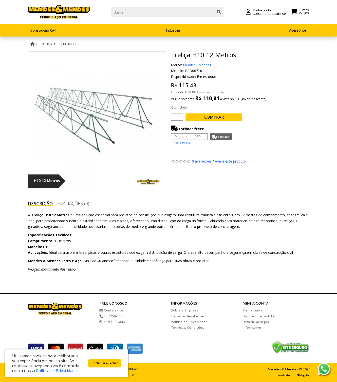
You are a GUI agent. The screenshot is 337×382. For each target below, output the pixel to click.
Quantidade (179, 107)
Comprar (214, 117)
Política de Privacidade (189, 322)
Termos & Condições (187, 327)
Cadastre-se (276, 13)
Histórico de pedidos (259, 316)
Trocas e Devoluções (188, 316)
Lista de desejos (256, 322)
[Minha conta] (248, 11)
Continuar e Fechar (105, 363)
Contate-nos (113, 310)
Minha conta (252, 310)
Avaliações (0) (73, 203)
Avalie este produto (230, 161)
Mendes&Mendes (197, 65)
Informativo (252, 327)
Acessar (259, 13)
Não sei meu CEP (182, 142)
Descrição (40, 203)
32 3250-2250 (113, 316)
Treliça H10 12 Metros (58, 44)
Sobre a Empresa (185, 310)
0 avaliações (202, 161)
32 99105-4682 (114, 322)
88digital (304, 375)
